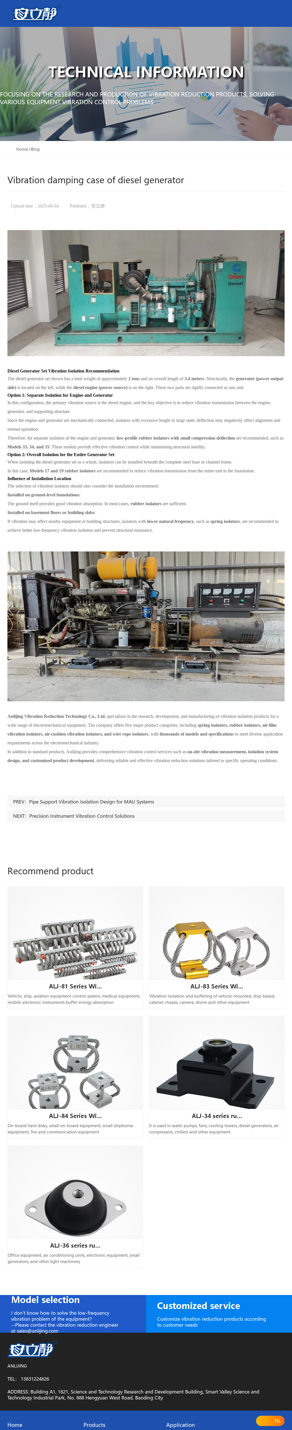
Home (22, 149)
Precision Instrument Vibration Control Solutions (82, 816)
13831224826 (35, 1379)
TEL (277, 1421)
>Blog (34, 149)
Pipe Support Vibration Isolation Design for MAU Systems (91, 802)
